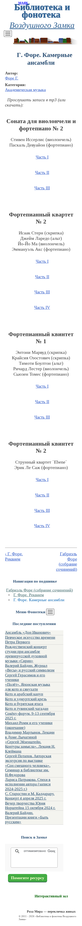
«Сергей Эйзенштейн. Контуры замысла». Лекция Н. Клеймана (30, 746)
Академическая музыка (25, 89)
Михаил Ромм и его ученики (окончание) (28, 725)
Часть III (42, 188)
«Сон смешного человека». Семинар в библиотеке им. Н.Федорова (27, 770)
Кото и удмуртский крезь (26, 699)
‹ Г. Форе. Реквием (14, 556)
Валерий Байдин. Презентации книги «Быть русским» (26, 817)
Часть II (42, 172)
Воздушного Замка (42, 24)
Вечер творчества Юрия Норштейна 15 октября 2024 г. (30, 805)
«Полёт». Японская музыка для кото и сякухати (27, 686)
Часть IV (42, 307)
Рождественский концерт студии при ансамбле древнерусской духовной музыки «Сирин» (26, 654)
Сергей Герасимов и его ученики (25, 677)
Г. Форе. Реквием (28, 595)
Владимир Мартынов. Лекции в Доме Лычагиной (29, 734)
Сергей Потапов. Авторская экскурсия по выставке (28, 758)
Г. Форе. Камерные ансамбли (38, 600)
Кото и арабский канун (24, 694)
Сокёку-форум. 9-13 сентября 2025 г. (30, 715)
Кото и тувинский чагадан (26, 708)
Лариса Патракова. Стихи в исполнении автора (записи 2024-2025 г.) (28, 784)
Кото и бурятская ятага (24, 704)
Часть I (42, 157)
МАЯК (23, 3)
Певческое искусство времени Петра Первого (30, 639)
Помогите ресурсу (27, 878)
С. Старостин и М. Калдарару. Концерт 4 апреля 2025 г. (29, 796)
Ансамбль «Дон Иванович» (28, 632)
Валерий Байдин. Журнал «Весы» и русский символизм (29, 667)
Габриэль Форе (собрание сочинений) (39, 590)
